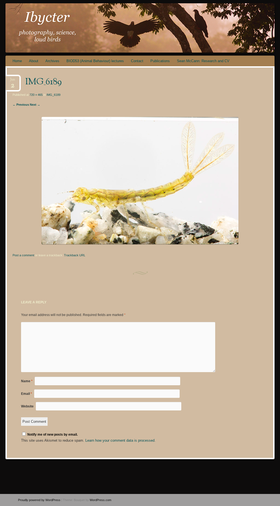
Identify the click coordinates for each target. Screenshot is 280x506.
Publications (160, 61)
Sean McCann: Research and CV (203, 61)
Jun (12, 81)
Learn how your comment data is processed (119, 440)
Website (27, 406)
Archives (52, 61)
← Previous (21, 104)
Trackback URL (74, 255)
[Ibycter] (117, 28)
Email (26, 394)
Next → (35, 104)
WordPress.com (100, 500)
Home (17, 61)
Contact (137, 61)
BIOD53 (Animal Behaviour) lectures (95, 61)
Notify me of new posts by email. (52, 434)
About (33, 61)
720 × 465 (36, 94)
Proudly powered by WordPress (39, 500)
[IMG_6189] (140, 243)
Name (27, 381)
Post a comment (23, 255)
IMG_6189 (53, 94)
